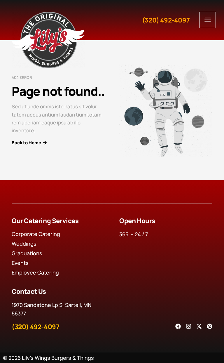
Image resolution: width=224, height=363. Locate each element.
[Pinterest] (209, 326)
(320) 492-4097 (166, 20)
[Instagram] (188, 326)
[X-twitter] (199, 326)
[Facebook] (178, 326)
